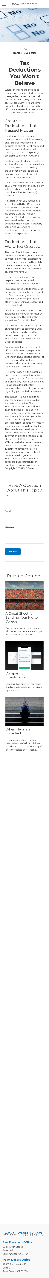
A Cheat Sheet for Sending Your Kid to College (21, 617)
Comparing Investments (15, 675)
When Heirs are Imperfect (17, 731)
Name (8, 495)
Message (9, 527)
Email (8, 511)
